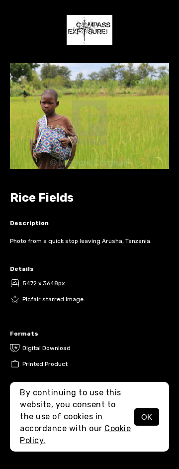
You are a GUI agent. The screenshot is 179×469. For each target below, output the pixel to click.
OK (146, 417)
